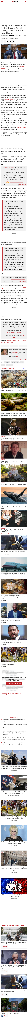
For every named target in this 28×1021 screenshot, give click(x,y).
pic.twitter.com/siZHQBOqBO (18, 279)
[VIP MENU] (25, 1)
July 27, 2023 (22, 184)
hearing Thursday (9, 99)
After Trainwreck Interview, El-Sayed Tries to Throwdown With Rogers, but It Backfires (12, 641)
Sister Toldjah (5, 35)
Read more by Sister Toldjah (21, 359)
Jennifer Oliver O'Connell (6, 554)
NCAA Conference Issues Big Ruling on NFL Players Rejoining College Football (13, 663)
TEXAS (3, 365)
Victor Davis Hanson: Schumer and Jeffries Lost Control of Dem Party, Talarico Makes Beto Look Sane (14, 966)
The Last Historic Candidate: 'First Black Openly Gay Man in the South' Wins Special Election (13, 619)
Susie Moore (14, 898)
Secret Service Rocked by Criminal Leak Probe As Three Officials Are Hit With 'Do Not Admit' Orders (13, 574)
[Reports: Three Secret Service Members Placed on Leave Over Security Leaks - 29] (14, 934)
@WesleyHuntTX (9, 167)
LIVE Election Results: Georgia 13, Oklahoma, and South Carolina (14, 895)
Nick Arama (3, 644)
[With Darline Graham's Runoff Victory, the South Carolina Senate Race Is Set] (14, 782)
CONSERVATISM (14, 362)
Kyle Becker (3, 600)
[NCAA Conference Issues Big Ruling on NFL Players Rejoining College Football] (14, 654)
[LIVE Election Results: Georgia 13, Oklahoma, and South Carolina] (14, 886)
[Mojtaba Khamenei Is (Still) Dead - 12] (14, 1005)
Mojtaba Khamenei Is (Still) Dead (10, 1013)
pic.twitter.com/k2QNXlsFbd (14, 332)
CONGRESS (6, 362)
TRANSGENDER (9, 365)
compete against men (14, 125)
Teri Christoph (4, 576)
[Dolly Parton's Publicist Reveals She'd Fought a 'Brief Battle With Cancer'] (14, 833)
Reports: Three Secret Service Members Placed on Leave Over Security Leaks (13, 943)
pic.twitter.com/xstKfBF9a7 (16, 182)
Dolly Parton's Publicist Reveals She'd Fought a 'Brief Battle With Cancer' (14, 842)
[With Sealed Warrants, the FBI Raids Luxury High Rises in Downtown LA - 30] (14, 981)
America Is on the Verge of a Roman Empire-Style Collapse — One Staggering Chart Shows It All (14, 868)
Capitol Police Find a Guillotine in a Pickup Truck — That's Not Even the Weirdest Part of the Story (14, 767)
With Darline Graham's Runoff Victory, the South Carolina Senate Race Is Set (14, 792)
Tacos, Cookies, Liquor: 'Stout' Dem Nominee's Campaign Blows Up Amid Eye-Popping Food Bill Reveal (13, 597)
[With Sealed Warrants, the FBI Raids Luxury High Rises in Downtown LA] (14, 542)
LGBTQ (21, 362)
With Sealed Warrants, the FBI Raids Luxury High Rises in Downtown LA (13, 552)
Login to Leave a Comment (14, 683)
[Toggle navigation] (2, 1)
